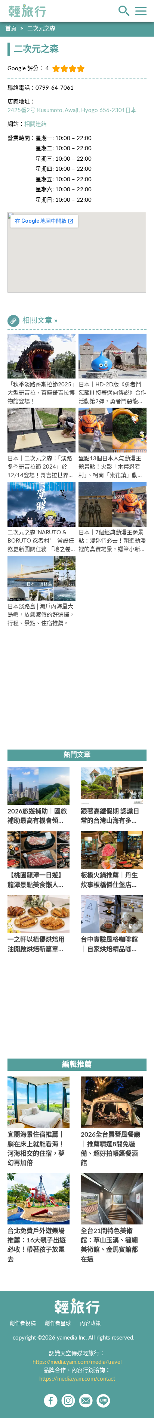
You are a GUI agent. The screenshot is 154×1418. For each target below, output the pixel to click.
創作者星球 (58, 1323)
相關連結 (35, 124)
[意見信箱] (86, 1401)
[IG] (68, 1401)
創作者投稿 (23, 1323)
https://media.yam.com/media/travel (77, 1362)
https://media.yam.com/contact (77, 1379)
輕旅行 (27, 11)
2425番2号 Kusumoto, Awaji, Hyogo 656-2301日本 (71, 110)
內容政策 (90, 1323)
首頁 (10, 28)
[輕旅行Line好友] (103, 1401)
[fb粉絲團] (51, 1401)
